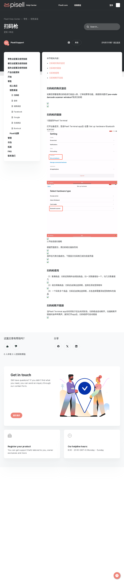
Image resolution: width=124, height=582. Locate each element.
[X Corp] (67, 346)
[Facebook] (58, 346)
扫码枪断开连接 (56, 78)
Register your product (19, 446)
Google (17, 117)
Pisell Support (17, 42)
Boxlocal (17, 128)
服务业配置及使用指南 (17, 68)
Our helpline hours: (78, 446)
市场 (10, 142)
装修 (15, 101)
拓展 (10, 147)
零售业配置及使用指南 (17, 59)
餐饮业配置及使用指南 (17, 63)
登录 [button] (111, 5)
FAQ (10, 151)
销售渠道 (34, 19)
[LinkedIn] (76, 346)
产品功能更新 (13, 72)
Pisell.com (63, 5)
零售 (25, 19)
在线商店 (17, 123)
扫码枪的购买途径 (57, 63)
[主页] (14, 5)
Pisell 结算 (14, 133)
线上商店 (13, 86)
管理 (10, 138)
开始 (10, 77)
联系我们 (12, 156)
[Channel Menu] (117, 575)
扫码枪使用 (54, 73)
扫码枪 (16, 95)
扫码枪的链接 (55, 68)
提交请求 (116, 42)
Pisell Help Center (12, 19)
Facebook (18, 112)
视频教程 (77, 5)
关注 (76, 42)
